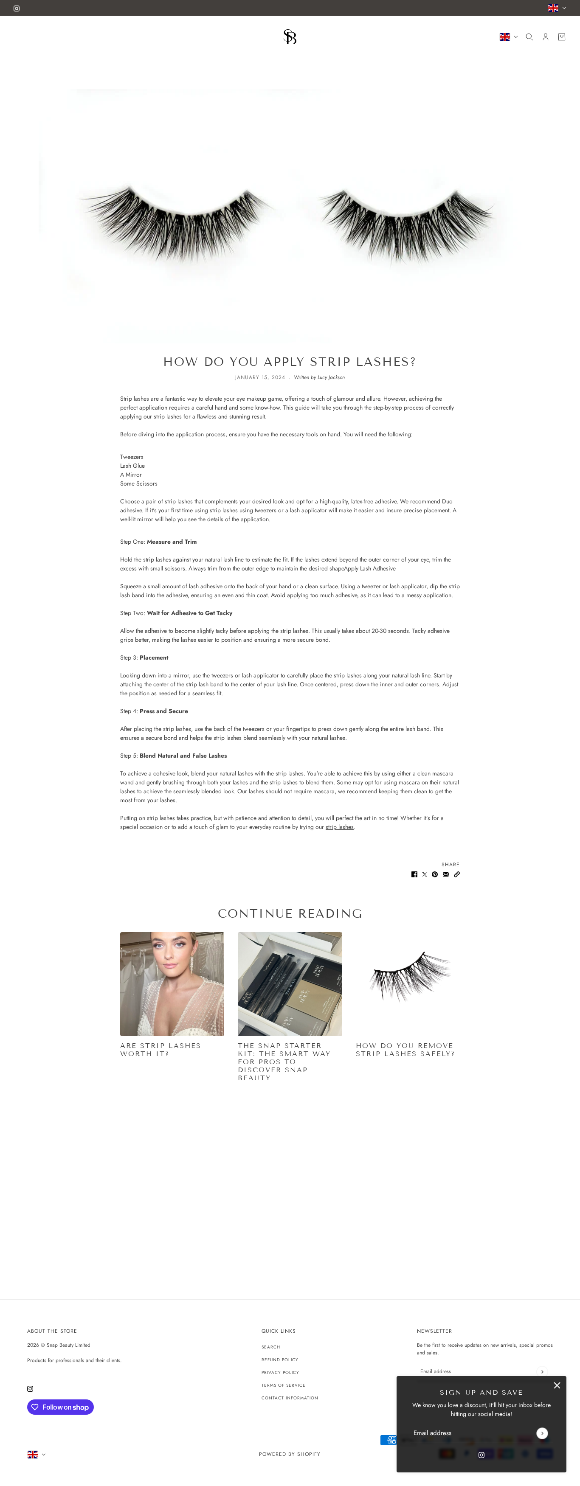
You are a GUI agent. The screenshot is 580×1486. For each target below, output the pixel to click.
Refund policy (280, 1360)
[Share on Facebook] (414, 874)
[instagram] (16, 8)
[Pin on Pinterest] (434, 874)
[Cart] (561, 37)
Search (271, 1347)
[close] (557, 1385)
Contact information (290, 1398)
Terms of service (284, 1385)
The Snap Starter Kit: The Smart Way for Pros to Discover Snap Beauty (284, 1062)
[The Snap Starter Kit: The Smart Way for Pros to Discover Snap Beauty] (290, 984)
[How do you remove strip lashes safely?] (408, 984)
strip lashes (340, 827)
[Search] (529, 37)
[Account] (545, 37)
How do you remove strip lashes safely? (405, 1050)
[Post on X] (424, 874)
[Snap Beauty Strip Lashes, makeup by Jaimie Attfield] (172, 984)
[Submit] (542, 1433)
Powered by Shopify (290, 1454)
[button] (456, 874)
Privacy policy (280, 1372)
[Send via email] (445, 874)
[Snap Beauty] (290, 36)
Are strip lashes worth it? (160, 1050)
